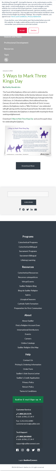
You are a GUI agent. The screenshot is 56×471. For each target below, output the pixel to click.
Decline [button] (33, 30)
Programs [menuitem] (28, 236)
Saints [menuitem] (28, 295)
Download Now (28, 166)
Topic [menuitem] (6, 54)
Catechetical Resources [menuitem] (28, 273)
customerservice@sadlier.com (28, 424)
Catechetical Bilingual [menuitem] (28, 247)
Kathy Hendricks (13, 87)
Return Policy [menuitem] (28, 387)
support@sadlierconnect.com (28, 443)
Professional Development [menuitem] (16, 42)
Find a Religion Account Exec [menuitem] (28, 325)
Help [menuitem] (28, 354)
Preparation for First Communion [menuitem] (28, 308)
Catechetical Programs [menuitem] (28, 242)
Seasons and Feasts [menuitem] (13, 36)
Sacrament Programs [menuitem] (28, 251)
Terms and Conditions (19, 16)
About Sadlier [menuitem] (28, 321)
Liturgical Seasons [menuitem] (28, 299)
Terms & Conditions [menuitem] (28, 391)
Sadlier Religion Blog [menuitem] (28, 286)
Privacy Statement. (34, 16)
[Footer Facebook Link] (17, 450)
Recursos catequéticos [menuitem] (28, 277)
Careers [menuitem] (28, 338)
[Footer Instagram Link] (22, 450)
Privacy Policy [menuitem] (28, 382)
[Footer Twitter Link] (33, 450)
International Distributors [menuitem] (28, 330)
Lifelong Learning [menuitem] (28, 260)
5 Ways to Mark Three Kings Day (22, 119)
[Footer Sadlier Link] (38, 450)
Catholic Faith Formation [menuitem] (28, 304)
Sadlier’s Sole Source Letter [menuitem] (28, 373)
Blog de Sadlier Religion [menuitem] (28, 290)
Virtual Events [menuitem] (28, 281)
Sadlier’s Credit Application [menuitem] (28, 378)
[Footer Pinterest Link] (28, 450)
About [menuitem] (28, 315)
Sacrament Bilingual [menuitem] (28, 255)
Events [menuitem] (28, 334)
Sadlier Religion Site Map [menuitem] (28, 347)
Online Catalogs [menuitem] (28, 343)
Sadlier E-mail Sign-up (26, 399)
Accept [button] (22, 30)
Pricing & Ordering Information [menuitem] (28, 364)
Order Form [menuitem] (28, 369)
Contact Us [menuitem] (28, 360)
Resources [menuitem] (9, 49)
